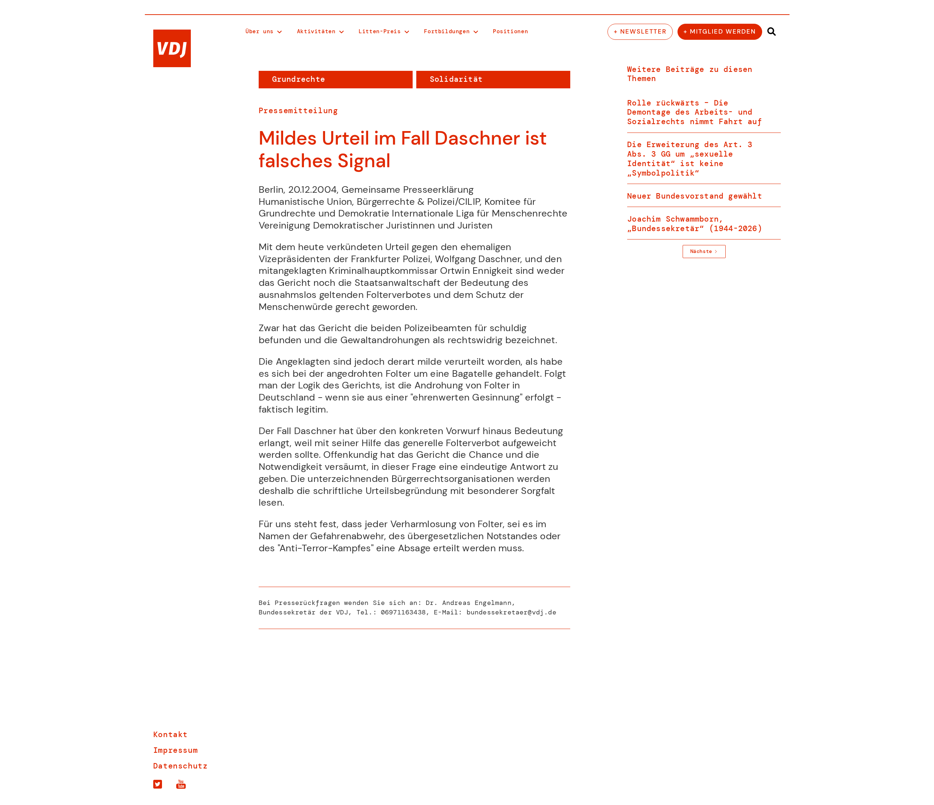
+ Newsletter (640, 31)
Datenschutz (180, 766)
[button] (264, 32)
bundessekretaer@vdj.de (511, 612)
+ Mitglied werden (719, 31)
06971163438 (403, 612)
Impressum (175, 750)
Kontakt (170, 734)
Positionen (510, 31)
